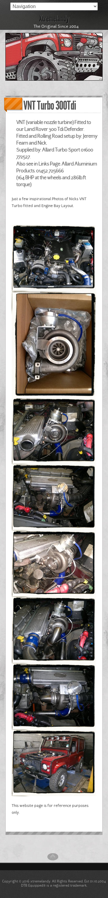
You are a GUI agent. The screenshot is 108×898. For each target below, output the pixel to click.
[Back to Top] (53, 861)
